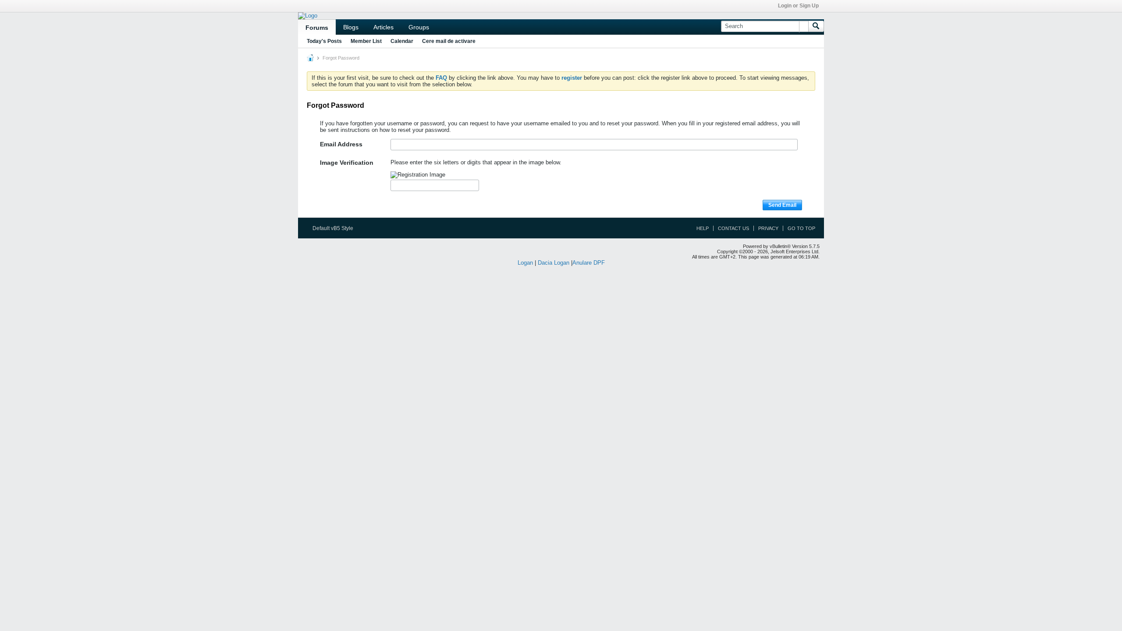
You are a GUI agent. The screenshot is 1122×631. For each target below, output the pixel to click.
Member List (366, 41)
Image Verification (346, 162)
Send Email (782, 205)
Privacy (768, 228)
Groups (418, 27)
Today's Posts (324, 41)
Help (702, 228)
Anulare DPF (588, 262)
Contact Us (733, 228)
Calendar (402, 41)
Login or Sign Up (798, 6)
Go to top (801, 228)
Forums (316, 27)
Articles (383, 27)
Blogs (351, 27)
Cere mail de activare (449, 41)
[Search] (816, 26)
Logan (525, 262)
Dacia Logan (553, 262)
